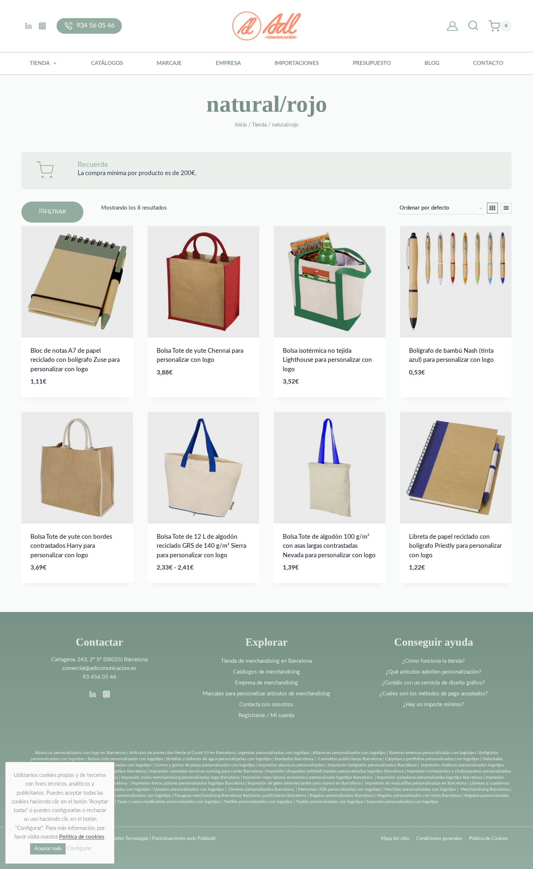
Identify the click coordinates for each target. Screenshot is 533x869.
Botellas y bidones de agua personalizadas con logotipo (219, 759)
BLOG (432, 63)
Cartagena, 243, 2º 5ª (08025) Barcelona (99, 659)
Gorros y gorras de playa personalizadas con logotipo (205, 765)
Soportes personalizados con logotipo (402, 801)
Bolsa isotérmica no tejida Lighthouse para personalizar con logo (327, 360)
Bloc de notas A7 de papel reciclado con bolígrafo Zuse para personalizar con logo (75, 360)
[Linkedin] (28, 26)
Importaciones (296, 63)
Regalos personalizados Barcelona (342, 795)
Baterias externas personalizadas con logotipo (432, 752)
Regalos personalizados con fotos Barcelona (419, 795)
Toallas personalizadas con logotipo (329, 801)
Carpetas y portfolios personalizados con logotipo (432, 759)
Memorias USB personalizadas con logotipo (339, 789)
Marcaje (169, 63)
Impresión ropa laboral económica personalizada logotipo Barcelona (307, 777)
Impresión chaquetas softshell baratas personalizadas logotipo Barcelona (335, 771)
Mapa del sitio (395, 838)
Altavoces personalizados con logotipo (349, 752)
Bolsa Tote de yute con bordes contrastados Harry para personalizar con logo (71, 546)
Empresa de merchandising (266, 683)
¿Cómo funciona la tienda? (433, 661)
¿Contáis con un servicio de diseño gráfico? (433, 683)
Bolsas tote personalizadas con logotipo (125, 759)
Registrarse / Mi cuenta (266, 715)
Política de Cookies (488, 838)
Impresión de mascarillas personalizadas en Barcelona (416, 783)
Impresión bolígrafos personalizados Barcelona (372, 765)
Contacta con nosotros (266, 704)
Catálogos (107, 63)
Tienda (40, 63)
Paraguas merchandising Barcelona (207, 795)
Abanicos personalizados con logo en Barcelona (80, 752)
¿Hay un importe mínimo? (433, 704)
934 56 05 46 (96, 25)
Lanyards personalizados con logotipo (114, 789)
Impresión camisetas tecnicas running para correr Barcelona (206, 771)
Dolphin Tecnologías (128, 838)
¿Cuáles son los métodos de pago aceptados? (434, 693)
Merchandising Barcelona (484, 789)
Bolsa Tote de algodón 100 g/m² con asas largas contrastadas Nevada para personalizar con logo (329, 546)
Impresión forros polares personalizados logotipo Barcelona (188, 783)
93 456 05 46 (99, 677)
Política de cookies (81, 837)
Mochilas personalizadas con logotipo (420, 789)
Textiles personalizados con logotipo (258, 801)
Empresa (228, 63)
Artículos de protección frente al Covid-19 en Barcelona (182, 752)
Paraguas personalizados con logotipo (135, 795)
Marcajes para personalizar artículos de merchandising (266, 693)
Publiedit (207, 838)
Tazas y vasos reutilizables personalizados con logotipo (168, 801)
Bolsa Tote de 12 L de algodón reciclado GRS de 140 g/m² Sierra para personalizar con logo (201, 546)
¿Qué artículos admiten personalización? (434, 672)
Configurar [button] (79, 848)
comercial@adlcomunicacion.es (99, 668)
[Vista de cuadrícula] (492, 208)
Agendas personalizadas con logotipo (274, 752)
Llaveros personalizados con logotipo (189, 789)
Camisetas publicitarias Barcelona (350, 759)
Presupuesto (372, 63)
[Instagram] (42, 26)
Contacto (488, 63)
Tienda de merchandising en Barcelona (266, 661)
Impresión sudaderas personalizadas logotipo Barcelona (429, 777)
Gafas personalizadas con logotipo (118, 765)
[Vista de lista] (506, 208)
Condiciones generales (439, 838)
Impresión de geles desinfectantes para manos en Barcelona (304, 783)
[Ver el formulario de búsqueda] (473, 26)
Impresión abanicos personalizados (292, 765)
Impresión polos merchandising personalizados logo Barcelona (180, 777)
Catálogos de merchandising (266, 672)
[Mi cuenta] (452, 26)
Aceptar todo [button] (47, 849)
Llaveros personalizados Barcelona (261, 789)
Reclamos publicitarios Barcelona (274, 795)
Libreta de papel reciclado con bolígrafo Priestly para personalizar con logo (455, 546)
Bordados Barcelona (294, 759)
